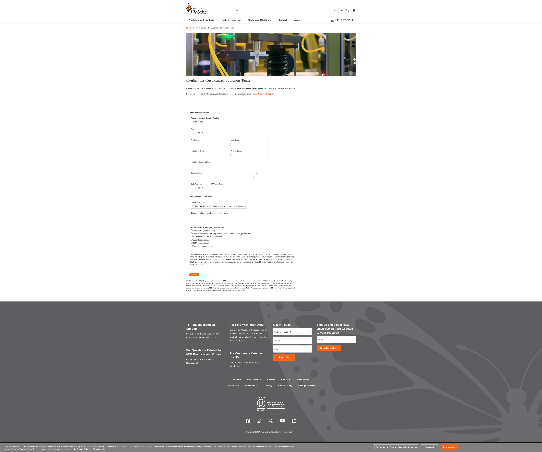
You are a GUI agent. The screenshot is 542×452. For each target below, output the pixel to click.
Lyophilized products (201, 240)
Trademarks (233, 386)
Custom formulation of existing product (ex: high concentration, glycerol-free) (222, 234)
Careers (271, 380)
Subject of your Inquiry (199, 202)
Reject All (429, 447)
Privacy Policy (83, 449)
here (191, 259)
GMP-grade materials (201, 243)
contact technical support (263, 94)
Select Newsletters (329, 348)
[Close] (537, 447)
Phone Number (237, 151)
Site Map (285, 380)
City (257, 173)
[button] (334, 10)
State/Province (196, 184)
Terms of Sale (252, 386)
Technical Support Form (208, 334)
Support (237, 380)
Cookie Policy (285, 386)
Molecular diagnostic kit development (207, 237)
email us (190, 337)
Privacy (268, 386)
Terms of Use (302, 380)
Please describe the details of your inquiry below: (210, 213)
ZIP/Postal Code (217, 184)
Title (192, 129)
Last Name (235, 140)
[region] (271, 447)
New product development (203, 246)
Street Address (196, 173)
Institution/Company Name (201, 162)
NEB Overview (254, 380)
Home (188, 28)
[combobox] (280, 10)
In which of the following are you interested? (208, 228)
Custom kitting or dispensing (204, 231)
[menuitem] (202, 21)
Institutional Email (197, 151)
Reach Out (284, 357)
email (232, 333)
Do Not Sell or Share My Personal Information (396, 447)
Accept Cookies (450, 447)
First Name (195, 140)
